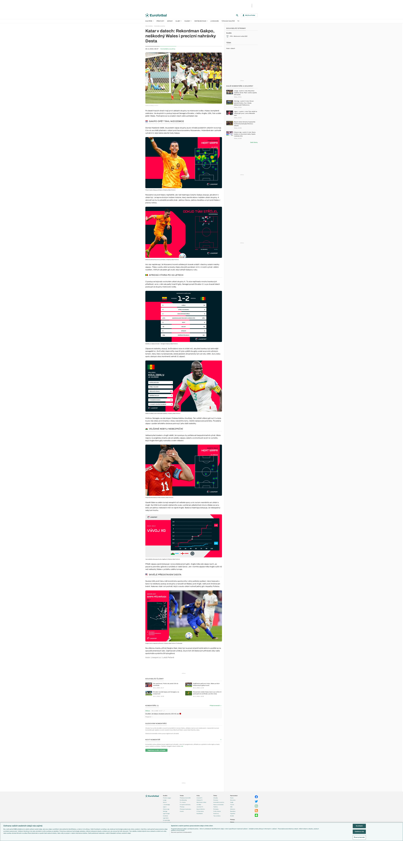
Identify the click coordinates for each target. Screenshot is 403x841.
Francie (232, 804)
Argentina (232, 813)
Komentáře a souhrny (159, 26)
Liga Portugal (166, 813)
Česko (232, 798)
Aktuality (215, 798)
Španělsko (233, 811)
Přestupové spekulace (185, 809)
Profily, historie (217, 811)
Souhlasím (359, 826)
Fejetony (215, 806)
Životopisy (216, 809)
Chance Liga (166, 809)
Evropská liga (166, 820)
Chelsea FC (200, 800)
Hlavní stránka (149, 26)
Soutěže (148, 21)
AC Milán (199, 804)
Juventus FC (200, 806)
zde (182, 746)
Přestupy (160, 21)
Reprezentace (200, 21)
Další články (254, 142)
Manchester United (201, 802)
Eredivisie (165, 815)
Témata (182, 795)
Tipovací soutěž (228, 21)
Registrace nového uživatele (156, 750)
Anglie (231, 802)
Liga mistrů (165, 818)
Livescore (214, 21)
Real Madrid (200, 813)
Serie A (165, 802)
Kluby (178, 21)
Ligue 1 (165, 806)
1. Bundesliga (166, 804)
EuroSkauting (183, 800)
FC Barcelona (200, 811)
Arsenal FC (199, 798)
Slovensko (233, 800)
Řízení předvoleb (359, 837)
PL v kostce (183, 802)
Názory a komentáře (218, 804)
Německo (232, 809)
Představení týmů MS (185, 798)
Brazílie (232, 815)
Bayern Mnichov (201, 809)
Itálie (231, 806)
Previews (215, 800)
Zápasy (170, 21)
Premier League (167, 798)
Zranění (182, 811)
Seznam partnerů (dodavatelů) (181, 832)
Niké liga (165, 811)
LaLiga (164, 800)
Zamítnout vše (359, 831)
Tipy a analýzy (216, 815)
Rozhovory (216, 813)
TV (238, 21)
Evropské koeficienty (185, 804)
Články (215, 795)
